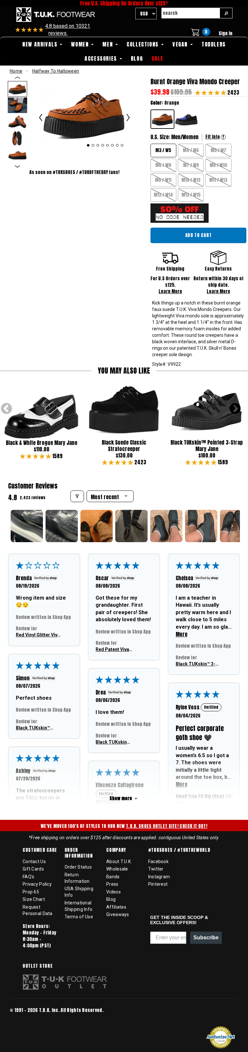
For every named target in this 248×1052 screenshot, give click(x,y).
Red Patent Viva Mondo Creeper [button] (112, 650)
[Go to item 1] (27, 526)
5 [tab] (108, 145)
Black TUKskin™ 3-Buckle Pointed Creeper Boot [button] (195, 664)
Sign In (225, 33)
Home (16, 71)
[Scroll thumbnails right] (232, 526)
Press (112, 884)
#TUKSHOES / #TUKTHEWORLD (179, 850)
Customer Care (40, 850)
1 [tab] (88, 145)
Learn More (170, 291)
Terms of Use (79, 916)
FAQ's (28, 876)
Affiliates (116, 907)
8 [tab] (122, 145)
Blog (111, 899)
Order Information (79, 853)
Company (116, 850)
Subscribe (206, 937)
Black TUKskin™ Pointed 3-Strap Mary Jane (206, 445)
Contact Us (34, 861)
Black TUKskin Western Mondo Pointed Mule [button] (113, 742)
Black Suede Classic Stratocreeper (124, 445)
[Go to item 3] (96, 526)
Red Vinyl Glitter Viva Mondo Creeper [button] (38, 635)
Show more (120, 798)
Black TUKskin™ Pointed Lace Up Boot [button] (33, 728)
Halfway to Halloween (55, 71)
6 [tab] (112, 145)
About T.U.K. (119, 861)
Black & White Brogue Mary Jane (41, 443)
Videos (113, 891)
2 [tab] (93, 145)
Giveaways (117, 914)
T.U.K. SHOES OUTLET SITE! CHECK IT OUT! (166, 826)
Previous (6, 409)
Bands (112, 876)
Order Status (78, 867)
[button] (211, 92)
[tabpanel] (84, 114)
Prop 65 (31, 891)
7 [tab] (117, 145)
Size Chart (34, 899)
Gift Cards (33, 869)
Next (235, 409)
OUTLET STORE (38, 966)
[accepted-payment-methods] (29, 1019)
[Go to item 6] (201, 526)
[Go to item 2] (62, 526)
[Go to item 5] (166, 526)
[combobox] (190, 13)
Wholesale (117, 869)
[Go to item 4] (131, 526)
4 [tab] (103, 145)
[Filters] (77, 496)
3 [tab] (98, 145)
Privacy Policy (37, 884)
